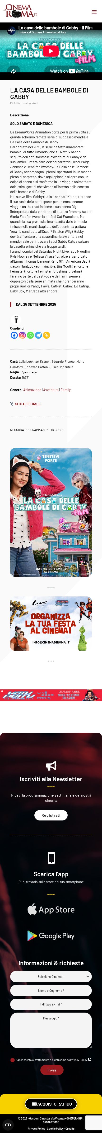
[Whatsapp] (30, 335)
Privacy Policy (36, 1128)
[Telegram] (38, 335)
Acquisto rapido (54, 1104)
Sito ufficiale (28, 403)
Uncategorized (29, 103)
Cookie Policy (55, 1128)
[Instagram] (22, 335)
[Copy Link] (46, 335)
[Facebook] (14, 335)
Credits (69, 1128)
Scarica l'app (51, 873)
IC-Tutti (14, 103)
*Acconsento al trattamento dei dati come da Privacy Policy (52, 1059)
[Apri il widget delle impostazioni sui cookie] (8, 1125)
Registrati (51, 815)
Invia (51, 1070)
